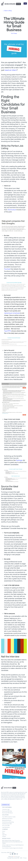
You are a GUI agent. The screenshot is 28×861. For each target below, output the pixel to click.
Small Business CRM (6, 823)
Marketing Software (6, 820)
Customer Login (6, 809)
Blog (3, 833)
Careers (4, 836)
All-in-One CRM (5, 825)
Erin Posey (14, 33)
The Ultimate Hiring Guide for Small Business (15, 768)
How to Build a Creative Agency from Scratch (12, 848)
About (3, 831)
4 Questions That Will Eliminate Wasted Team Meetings (13, 753)
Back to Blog (8, 10)
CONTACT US (5, 804)
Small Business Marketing (8, 822)
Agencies (4, 834)
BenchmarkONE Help (7, 811)
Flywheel (7, 269)
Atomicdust (12, 210)
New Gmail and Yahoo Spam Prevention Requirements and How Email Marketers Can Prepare (12, 842)
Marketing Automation (7, 818)
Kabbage (19, 460)
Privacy (25, 858)
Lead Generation (6, 827)
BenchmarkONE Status (7, 812)
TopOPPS (7, 331)
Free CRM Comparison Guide (8, 816)
